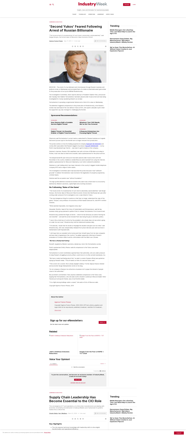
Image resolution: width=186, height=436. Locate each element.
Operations (91, 14)
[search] (53, 4)
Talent (74, 14)
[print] (105, 46)
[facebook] (72, 46)
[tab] (53, 364)
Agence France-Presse (56, 41)
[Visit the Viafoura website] (103, 371)
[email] (83, 46)
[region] (77, 367)
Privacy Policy (47, 432)
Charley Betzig (53, 413)
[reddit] (80, 46)
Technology (82, 14)
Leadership (100, 14)
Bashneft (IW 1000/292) (93, 144)
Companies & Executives (55, 21)
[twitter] (78, 46)
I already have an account (77, 382)
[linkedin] (75, 46)
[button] (50, 4)
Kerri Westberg (62, 413)
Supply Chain (110, 14)
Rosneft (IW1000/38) (91, 146)
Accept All (179, 433)
